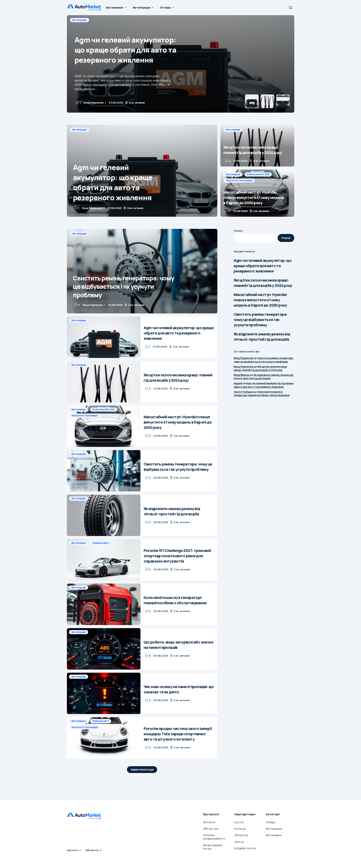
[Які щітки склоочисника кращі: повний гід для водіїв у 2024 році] (180, 64)
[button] (290, 8)
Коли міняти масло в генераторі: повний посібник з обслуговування (262, 393)
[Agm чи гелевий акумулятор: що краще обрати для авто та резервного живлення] (142, 171)
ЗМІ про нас (92, 850)
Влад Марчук (242, 374)
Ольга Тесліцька (244, 391)
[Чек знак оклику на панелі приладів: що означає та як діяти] (104, 693)
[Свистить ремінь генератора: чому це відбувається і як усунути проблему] (142, 271)
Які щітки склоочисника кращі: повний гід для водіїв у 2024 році (263, 283)
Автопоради (79, 20)
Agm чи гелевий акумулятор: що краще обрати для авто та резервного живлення (263, 266)
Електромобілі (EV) (258, 174)
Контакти (72, 850)
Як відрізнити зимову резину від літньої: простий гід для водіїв (262, 336)
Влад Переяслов (244, 357)
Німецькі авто (100, 543)
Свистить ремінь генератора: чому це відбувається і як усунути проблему (260, 319)
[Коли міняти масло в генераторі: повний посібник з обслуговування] (104, 604)
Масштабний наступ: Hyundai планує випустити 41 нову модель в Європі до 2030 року (260, 300)
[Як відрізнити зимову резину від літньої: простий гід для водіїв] (104, 515)
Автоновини (233, 174)
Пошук (238, 230)
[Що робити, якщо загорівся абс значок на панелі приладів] (104, 649)
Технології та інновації (239, 180)
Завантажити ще (142, 769)
